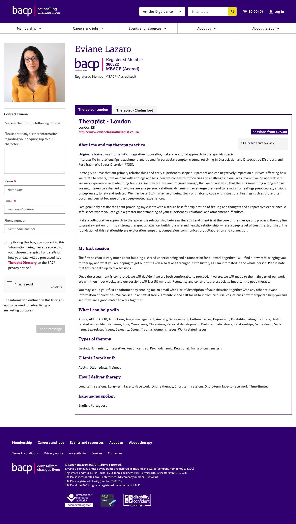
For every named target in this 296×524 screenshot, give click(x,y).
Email (8, 201)
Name (8, 181)
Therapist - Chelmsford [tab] (134, 110)
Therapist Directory (22, 262)
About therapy (263, 28)
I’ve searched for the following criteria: (32, 123)
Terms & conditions (25, 453)
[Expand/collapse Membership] (40, 28)
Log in (279, 11)
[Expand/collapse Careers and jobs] (102, 28)
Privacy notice (53, 453)
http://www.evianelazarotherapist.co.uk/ (109, 132)
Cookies (96, 453)
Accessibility (77, 453)
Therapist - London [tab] (93, 109)
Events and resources (145, 28)
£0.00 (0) (255, 11)
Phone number (15, 220)
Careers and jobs (86, 28)
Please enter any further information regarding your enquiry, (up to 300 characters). (31, 139)
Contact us (115, 453)
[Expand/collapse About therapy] (278, 28)
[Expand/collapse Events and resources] (165, 28)
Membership (26, 28)
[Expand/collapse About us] (215, 28)
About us (204, 28)
